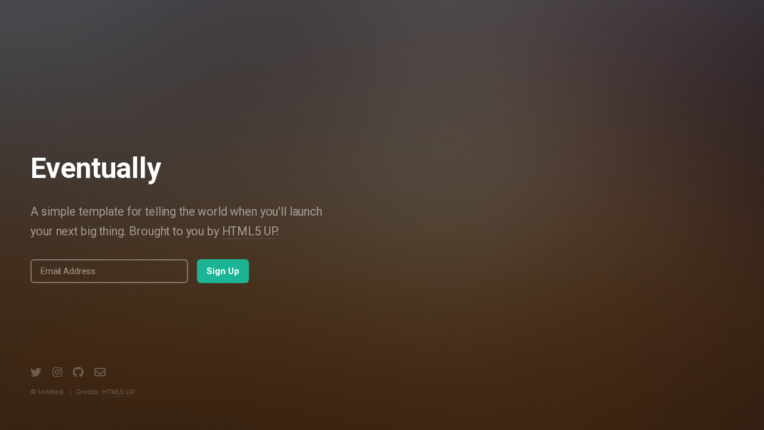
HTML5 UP (249, 231)
